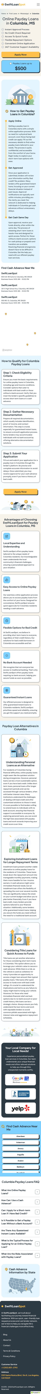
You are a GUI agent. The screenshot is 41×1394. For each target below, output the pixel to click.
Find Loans (13, 14)
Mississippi (24, 14)
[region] (20, 329)
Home (3, 14)
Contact (6, 1345)
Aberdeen (20, 1136)
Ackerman (20, 1142)
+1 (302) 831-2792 (9, 1367)
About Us (7, 1340)
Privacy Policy (9, 1356)
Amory (20, 1148)
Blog (5, 1334)
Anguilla (20, 1154)
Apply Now (20, 54)
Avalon (20, 1161)
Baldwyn (20, 1167)
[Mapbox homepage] (7, 350)
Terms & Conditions (11, 1351)
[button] (35, 333)
